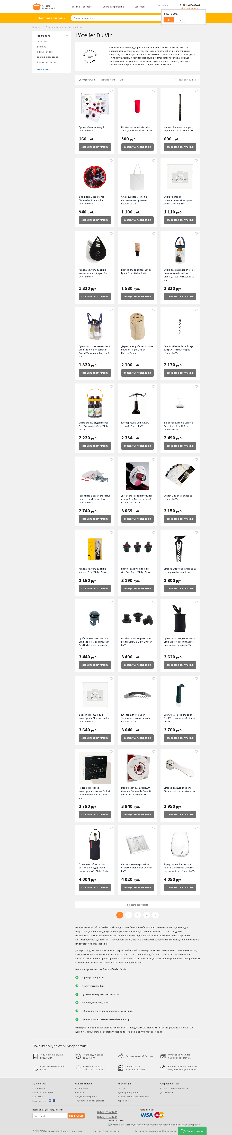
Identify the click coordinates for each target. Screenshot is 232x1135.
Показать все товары (137, 904)
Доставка (140, 6)
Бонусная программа (113, 6)
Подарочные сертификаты (89, 1100)
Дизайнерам (167, 1092)
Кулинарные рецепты (129, 1092)
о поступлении (94, 147)
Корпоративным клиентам (174, 1088)
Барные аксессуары (47, 61)
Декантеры (43, 41)
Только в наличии (187, 79)
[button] (192, 1131)
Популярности (108, 79)
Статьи (121, 1088)
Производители (54, 27)
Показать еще (42, 69)
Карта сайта (124, 1100)
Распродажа (81, 1088)
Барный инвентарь (47, 56)
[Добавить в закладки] (111, 91)
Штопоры (41, 46)
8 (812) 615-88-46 (190, 5)
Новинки (79, 1092)
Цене (122, 79)
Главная (36, 27)
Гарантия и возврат (81, 6)
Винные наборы (45, 51)
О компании (38, 1088)
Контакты (37, 1096)
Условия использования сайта (133, 1096)
